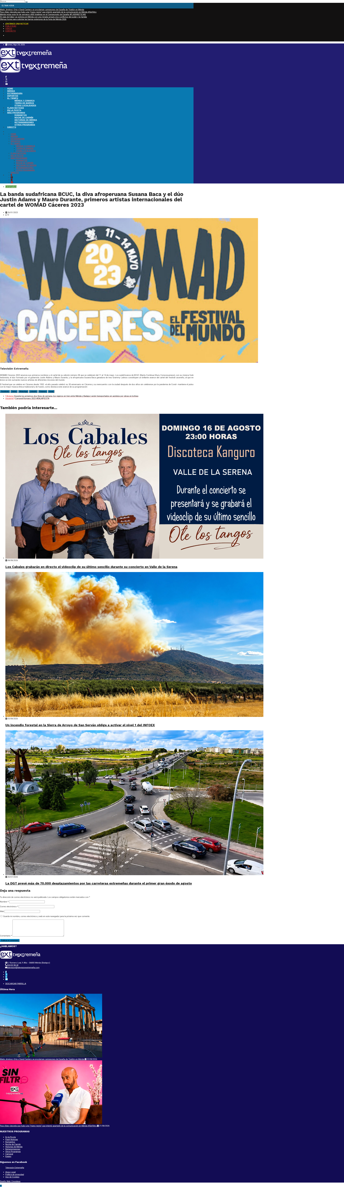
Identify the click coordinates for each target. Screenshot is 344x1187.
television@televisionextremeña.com (23, 967)
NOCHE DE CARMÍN (24, 117)
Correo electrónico (9, 906)
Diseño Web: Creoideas (10, 1181)
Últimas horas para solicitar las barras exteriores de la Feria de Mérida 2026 (33, 19)
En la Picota (10, 1137)
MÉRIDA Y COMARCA (25, 100)
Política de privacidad (14, 1174)
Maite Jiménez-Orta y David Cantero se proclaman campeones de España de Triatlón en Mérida (42, 9)
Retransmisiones (12, 1149)
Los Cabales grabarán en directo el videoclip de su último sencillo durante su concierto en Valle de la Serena (91, 567)
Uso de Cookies (12, 1177)
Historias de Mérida (13, 1147)
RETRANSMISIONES (24, 122)
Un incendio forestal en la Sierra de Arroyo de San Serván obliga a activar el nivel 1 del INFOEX (80, 725)
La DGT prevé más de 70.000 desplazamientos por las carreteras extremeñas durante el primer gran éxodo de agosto (98, 883)
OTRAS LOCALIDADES (25, 105)
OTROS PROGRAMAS (25, 125)
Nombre (4, 902)
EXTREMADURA (14, 93)
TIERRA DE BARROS (24, 103)
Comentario (6, 936)
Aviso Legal (10, 1172)
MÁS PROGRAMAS (16, 112)
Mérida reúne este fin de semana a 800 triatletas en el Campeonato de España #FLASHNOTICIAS (43, 14)
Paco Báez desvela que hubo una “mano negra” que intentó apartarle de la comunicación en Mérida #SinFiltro (48, 12)
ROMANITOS (21, 115)
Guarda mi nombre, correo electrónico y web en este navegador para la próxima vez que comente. (46, 916)
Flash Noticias (11, 1139)
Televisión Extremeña (14, 1167)
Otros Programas (13, 1151)
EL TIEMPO (12, 98)
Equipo (8, 1156)
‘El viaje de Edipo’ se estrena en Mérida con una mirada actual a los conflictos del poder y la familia (43, 17)
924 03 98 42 (12, 965)
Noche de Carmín (13, 1144)
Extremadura (11, 186)
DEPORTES (12, 96)
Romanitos (10, 1142)
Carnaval (9, 1154)
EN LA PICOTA (14, 110)
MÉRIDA (11, 91)
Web (2, 911)
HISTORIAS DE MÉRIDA (26, 120)
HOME (10, 88)
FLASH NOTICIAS (15, 108)
